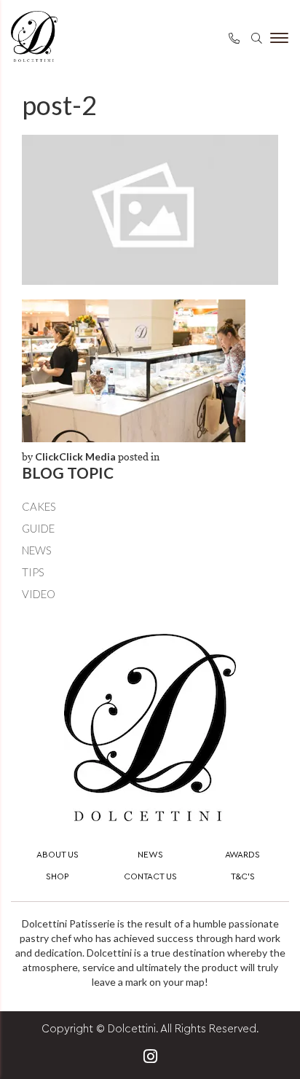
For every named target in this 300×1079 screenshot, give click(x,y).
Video (38, 593)
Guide (38, 528)
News (37, 550)
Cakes (39, 506)
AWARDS (242, 855)
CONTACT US (150, 877)
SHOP (57, 877)
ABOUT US (57, 855)
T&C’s (243, 877)
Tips (33, 571)
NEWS (150, 855)
